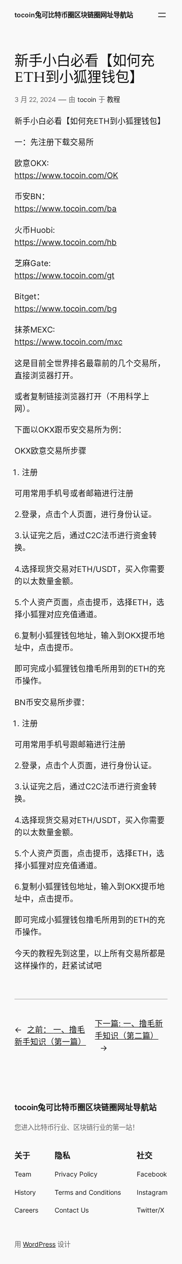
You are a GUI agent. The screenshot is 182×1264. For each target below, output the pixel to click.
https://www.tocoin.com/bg (65, 308)
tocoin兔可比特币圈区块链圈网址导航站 (73, 15)
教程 (113, 99)
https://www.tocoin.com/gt (64, 275)
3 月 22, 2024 (35, 99)
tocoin (86, 99)
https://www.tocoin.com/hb (65, 242)
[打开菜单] (162, 15)
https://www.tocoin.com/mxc (68, 342)
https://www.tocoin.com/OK (66, 175)
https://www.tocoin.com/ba (65, 208)
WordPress (39, 1244)
